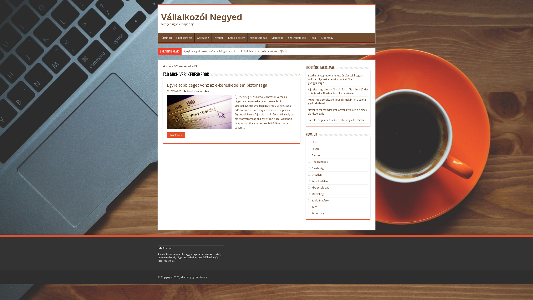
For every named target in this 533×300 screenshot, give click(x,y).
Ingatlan (219, 37)
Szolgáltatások (297, 37)
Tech (313, 37)
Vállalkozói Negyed (201, 17)
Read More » (175, 135)
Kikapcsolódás (258, 37)
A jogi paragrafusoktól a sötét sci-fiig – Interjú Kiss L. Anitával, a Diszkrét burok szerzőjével (235, 51)
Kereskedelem (236, 37)
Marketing (277, 37)
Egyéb (315, 148)
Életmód (167, 37)
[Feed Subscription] (299, 75)
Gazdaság (203, 37)
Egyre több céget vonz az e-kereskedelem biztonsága (217, 85)
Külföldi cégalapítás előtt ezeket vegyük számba (336, 120)
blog (314, 142)
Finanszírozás (184, 37)
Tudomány (326, 37)
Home (169, 66)
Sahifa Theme (185, 294)
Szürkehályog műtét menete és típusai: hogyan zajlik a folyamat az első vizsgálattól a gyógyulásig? (335, 79)
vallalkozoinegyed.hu (172, 254)
